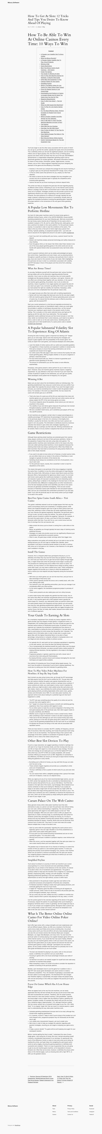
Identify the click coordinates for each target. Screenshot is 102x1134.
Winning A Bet (45, 64)
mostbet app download (35, 324)
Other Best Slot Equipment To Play (51, 79)
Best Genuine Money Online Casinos (52, 138)
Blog (44, 27)
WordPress (17, 1125)
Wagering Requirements (48, 99)
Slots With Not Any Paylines (49, 126)
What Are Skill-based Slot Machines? (52, 105)
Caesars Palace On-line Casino (50, 81)
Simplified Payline (46, 83)
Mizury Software (13, 2)
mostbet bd (70, 232)
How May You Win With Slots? (50, 128)
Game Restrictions (46, 66)
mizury (39, 27)
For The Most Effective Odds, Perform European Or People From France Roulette (52, 112)
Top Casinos (44, 124)
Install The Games (46, 72)
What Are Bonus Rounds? (48, 58)
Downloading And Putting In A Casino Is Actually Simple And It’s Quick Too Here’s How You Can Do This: (52, 95)
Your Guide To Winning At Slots (50, 74)
